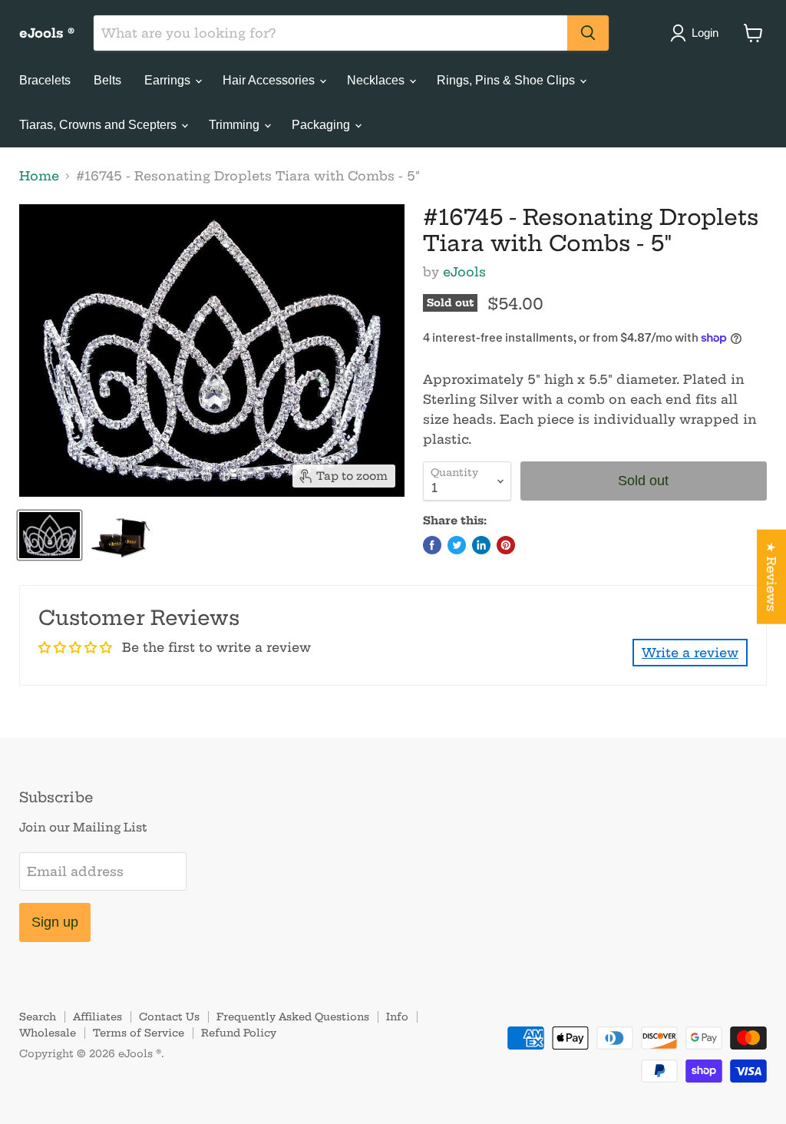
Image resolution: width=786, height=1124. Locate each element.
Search (37, 1016)
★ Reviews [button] (771, 577)
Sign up (54, 922)
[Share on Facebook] (432, 545)
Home (39, 176)
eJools (464, 271)
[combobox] (330, 33)
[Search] (588, 33)
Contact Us (169, 1016)
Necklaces (377, 80)
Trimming (236, 124)
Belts (107, 80)
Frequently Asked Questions (292, 1016)
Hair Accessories (270, 80)
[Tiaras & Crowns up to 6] (49, 535)
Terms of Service (138, 1032)
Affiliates (97, 1016)
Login (705, 32)
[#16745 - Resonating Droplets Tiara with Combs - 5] (120, 535)
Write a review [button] (690, 652)
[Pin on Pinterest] (506, 545)
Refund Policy (238, 1032)
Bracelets (45, 80)
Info (397, 1016)
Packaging (322, 124)
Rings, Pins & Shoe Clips (507, 80)
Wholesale (47, 1032)
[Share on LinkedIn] (481, 545)
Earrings (168, 80)
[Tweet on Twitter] (456, 545)
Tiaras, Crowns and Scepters (99, 124)
